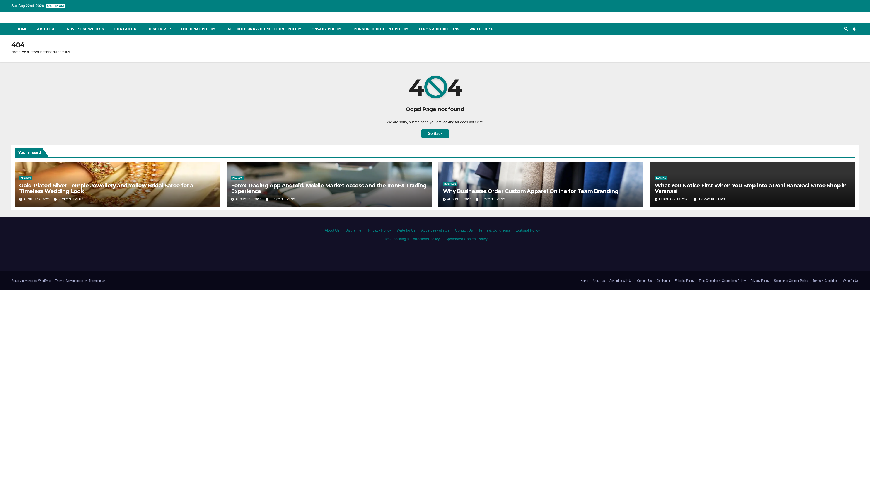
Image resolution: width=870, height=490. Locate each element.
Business (450, 184)
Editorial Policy (198, 29)
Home (21, 29)
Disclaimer (160, 29)
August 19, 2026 (37, 199)
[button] (846, 29)
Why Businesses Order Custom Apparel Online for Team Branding (531, 191)
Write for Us (482, 29)
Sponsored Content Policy (379, 29)
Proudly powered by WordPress (32, 280)
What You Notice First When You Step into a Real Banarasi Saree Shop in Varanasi (751, 188)
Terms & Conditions (438, 29)
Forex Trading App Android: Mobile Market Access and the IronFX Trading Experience (329, 188)
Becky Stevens (70, 199)
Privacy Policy (326, 29)
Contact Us (126, 29)
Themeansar (97, 280)
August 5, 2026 (460, 199)
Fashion (26, 178)
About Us (47, 29)
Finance (237, 178)
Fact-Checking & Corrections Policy (263, 29)
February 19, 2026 (674, 199)
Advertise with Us (85, 29)
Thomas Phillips (711, 199)
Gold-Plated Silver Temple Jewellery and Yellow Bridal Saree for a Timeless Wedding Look (106, 188)
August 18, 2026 (249, 199)
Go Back (435, 133)
